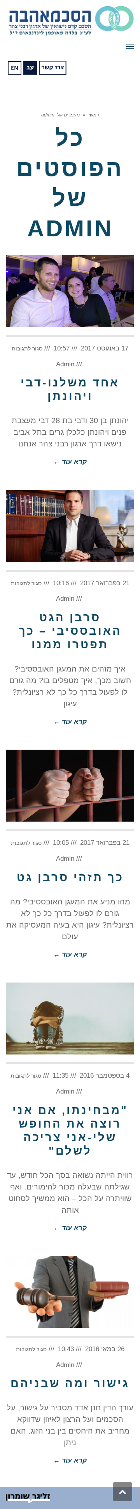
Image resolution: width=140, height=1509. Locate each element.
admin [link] (65, 364)
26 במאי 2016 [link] (104, 1349)
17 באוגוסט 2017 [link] (104, 348)
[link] (70, 21)
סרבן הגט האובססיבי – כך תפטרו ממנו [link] (70, 631)
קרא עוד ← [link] (70, 461)
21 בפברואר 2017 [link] (105, 583)
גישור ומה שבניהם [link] (70, 1383)
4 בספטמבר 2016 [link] (105, 1075)
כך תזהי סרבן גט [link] (70, 877)
